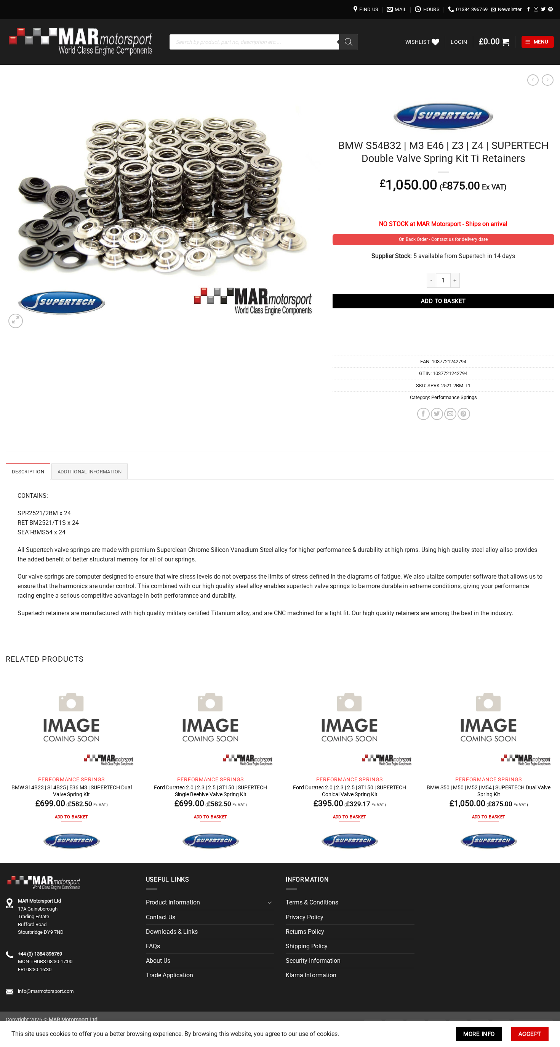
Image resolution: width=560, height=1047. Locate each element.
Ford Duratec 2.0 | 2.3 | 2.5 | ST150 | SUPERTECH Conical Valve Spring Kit (349, 790)
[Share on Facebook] (423, 414)
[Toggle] (269, 902)
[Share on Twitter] (437, 414)
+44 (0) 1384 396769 (40, 954)
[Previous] (6, 768)
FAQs (153, 946)
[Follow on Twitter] (543, 9)
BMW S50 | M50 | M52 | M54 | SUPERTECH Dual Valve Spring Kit (488, 790)
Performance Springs (454, 397)
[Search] (348, 42)
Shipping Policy (307, 946)
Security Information (313, 960)
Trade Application (169, 975)
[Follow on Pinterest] (550, 9)
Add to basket (443, 301)
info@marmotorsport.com (46, 991)
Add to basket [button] (71, 817)
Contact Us (160, 917)
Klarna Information (311, 975)
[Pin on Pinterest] (464, 414)
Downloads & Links (172, 931)
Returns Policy (305, 931)
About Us (158, 960)
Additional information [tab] (90, 472)
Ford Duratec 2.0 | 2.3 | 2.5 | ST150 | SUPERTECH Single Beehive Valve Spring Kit (210, 790)
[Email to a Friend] (450, 414)
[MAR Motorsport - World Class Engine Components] (82, 42)
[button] (506, 9)
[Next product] (533, 80)
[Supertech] (71, 841)
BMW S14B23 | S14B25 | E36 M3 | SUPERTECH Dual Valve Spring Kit (71, 790)
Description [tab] (28, 472)
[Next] (554, 768)
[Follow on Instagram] (536, 9)
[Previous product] (547, 80)
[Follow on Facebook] (528, 9)
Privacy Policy (304, 917)
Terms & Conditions (312, 902)
